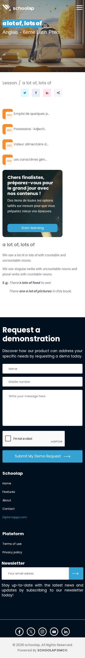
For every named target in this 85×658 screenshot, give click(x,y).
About (6, 500)
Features (8, 492)
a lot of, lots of (36, 83)
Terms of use (12, 544)
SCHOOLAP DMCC (52, 650)
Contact (8, 509)
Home (6, 483)
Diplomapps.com (14, 517)
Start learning (32, 228)
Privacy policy (12, 552)
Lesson (9, 83)
